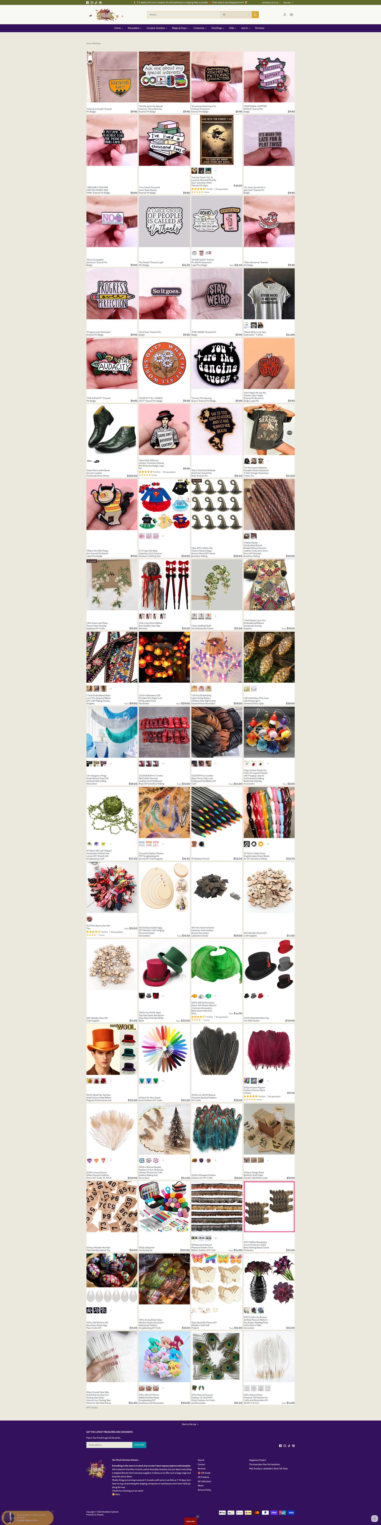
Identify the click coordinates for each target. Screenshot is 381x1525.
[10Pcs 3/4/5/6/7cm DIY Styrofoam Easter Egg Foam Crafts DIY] (111, 1278)
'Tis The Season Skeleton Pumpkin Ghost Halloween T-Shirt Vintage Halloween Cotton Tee (256, 471)
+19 (163, 536)
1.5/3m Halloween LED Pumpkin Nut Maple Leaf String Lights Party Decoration (150, 699)
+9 (268, 763)
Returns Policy (204, 1490)
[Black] (261, 325)
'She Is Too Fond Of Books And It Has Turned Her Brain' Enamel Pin (203, 473)
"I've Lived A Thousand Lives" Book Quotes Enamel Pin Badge (149, 190)
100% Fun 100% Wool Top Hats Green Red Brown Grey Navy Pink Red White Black (151, 1016)
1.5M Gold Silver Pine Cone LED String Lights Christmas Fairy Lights (256, 701)
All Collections (204, 1481)
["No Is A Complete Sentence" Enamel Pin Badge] (111, 221)
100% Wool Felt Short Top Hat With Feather (256, 1019)
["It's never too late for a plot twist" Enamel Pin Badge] (269, 140)
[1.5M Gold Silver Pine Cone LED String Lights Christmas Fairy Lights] (269, 657)
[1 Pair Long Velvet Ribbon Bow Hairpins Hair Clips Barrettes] (164, 584)
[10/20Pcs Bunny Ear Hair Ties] (111, 887)
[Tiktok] (96, 2)
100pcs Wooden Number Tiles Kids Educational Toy (98, 1249)
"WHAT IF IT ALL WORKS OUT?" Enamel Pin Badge (151, 399)
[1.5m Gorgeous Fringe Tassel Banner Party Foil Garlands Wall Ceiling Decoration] (111, 732)
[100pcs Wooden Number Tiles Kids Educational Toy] (111, 1206)
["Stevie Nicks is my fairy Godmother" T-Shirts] (269, 293)
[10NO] (261, 764)
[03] (149, 996)
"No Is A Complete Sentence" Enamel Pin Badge (96, 262)
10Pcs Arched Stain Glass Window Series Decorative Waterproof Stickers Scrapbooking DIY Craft (151, 1324)
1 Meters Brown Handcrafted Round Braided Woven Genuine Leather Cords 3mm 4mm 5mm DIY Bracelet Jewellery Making (256, 549)
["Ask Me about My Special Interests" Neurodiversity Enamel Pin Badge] (164, 77)
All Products (203, 1477)
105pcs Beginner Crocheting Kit (146, 1249)
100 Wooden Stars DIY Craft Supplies (97, 1019)
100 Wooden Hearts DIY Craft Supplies (255, 934)
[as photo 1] (149, 536)
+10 (267, 844)
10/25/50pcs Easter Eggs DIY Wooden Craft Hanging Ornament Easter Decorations (151, 931)
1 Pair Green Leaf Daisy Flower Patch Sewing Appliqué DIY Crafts (97, 626)
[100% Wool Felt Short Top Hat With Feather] (269, 964)
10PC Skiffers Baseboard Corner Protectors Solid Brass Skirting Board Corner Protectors (256, 1246)
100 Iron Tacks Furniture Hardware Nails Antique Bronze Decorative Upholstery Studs (202, 931)
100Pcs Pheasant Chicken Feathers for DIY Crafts (203, 1176)
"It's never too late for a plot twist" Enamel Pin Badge (254, 190)
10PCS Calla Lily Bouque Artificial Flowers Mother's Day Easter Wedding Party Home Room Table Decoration (256, 1322)
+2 (267, 996)
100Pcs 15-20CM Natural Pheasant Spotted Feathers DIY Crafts (204, 1098)
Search (201, 1460)
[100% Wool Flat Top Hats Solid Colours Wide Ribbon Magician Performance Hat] (111, 1049)
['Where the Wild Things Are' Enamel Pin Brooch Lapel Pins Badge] (111, 504)
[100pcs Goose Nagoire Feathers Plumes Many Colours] (269, 1049)
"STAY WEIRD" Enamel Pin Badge (203, 333)
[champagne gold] (96, 764)
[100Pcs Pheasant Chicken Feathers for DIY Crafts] (216, 1129)
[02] (156, 996)
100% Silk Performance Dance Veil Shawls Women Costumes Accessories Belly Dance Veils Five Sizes (203, 1008)
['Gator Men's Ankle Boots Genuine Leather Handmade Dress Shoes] (111, 429)
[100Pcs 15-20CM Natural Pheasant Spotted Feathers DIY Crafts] (216, 1049)
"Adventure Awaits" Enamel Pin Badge (99, 110)
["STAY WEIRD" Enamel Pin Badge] (216, 293)
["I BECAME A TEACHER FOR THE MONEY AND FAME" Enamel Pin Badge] (111, 140)
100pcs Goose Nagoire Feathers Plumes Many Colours (254, 1090)
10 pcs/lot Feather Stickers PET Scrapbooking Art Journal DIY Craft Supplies (151, 856)
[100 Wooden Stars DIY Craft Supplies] (111, 964)
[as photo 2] (156, 536)
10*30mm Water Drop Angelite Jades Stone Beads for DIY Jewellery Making (256, 856)
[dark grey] (261, 461)
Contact (201, 1464)
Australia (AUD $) (270, 2)
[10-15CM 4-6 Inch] (261, 1388)
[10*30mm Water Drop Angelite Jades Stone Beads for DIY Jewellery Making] (269, 812)
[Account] (285, 15)
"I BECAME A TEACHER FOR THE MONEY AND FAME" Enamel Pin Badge (98, 190)
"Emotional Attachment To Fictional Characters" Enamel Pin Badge (203, 109)
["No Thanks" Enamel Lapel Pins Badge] (164, 221)
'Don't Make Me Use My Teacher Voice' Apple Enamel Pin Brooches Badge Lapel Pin (255, 396)
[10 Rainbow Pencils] (216, 812)
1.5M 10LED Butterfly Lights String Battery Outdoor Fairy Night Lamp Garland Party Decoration (203, 699)
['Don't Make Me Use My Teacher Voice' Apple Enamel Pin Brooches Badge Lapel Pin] (269, 363)
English (287, 2)
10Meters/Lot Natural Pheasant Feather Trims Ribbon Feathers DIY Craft (203, 1248)
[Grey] (254, 325)
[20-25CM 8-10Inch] (247, 1388)
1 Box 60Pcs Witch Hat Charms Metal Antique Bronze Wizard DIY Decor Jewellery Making (203, 552)
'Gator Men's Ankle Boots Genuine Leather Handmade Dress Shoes (98, 473)
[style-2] (194, 996)
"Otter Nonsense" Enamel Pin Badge (256, 263)
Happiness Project (257, 1460)
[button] (190, 1521)
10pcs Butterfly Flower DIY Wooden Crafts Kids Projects (204, 1325)
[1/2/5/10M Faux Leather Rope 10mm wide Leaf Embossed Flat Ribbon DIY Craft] (216, 732)
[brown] (254, 536)
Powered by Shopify (95, 1514)
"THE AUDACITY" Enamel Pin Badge (98, 399)
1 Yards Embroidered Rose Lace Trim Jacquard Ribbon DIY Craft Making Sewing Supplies (98, 699)
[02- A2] (201, 764)
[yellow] (194, 1160)
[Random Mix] (89, 919)
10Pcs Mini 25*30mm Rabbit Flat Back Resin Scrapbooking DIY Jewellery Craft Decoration (151, 1399)
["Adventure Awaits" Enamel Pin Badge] (111, 77)
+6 (110, 1081)
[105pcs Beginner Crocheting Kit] (164, 1206)
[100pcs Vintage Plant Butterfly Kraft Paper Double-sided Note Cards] (269, 1129)
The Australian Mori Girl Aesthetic (264, 1464)
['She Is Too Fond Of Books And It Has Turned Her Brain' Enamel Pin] (216, 429)
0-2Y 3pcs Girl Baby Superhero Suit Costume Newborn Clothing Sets (150, 553)
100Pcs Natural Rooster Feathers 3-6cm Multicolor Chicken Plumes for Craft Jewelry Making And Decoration (151, 1172)
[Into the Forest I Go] (194, 171)
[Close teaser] (197, 1516)
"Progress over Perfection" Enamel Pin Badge (98, 333)
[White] (247, 325)
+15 (110, 763)
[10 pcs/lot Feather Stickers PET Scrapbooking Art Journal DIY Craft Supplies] (164, 812)
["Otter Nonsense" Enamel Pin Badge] (269, 221)
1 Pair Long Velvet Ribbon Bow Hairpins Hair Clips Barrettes (150, 626)
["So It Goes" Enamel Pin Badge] (164, 293)
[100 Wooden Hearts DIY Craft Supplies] (269, 887)
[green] (96, 461)
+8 (215, 171)
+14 (163, 996)
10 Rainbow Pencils (200, 858)
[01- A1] (194, 764)
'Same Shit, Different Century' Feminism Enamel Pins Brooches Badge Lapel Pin (151, 464)
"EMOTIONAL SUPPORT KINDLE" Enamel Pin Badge (255, 109)
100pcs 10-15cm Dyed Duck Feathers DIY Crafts (150, 1099)
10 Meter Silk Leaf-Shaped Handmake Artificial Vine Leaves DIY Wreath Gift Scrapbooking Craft (98, 854)
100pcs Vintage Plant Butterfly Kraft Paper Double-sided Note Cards (255, 1175)
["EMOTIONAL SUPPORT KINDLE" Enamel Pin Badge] (269, 77)
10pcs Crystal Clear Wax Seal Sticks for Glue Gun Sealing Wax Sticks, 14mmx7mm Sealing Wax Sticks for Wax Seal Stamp (98, 1397)
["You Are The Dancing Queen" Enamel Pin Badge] (216, 363)
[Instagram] (92, 2)
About (200, 1485)
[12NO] (247, 764)
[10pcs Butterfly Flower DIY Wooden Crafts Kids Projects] (216, 1278)
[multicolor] (103, 764)
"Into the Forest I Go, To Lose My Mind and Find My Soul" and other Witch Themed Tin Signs (203, 181)
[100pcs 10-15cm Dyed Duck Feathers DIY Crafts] (164, 1049)
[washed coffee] (254, 461)
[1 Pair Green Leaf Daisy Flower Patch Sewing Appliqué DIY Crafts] (111, 584)
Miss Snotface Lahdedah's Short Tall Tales (268, 1468)
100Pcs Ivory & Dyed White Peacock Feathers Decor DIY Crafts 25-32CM (98, 1175)
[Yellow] (89, 1081)
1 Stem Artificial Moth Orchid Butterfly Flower (202, 627)
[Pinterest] (100, 2)
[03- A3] (208, 764)
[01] (142, 996)
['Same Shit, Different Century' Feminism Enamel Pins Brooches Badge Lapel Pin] (164, 429)
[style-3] (208, 996)
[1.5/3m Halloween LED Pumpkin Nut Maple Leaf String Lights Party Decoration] (164, 657)
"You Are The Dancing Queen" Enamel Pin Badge (203, 399)
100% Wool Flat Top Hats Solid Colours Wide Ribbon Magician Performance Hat (98, 1098)
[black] (89, 461)
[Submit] (255, 14)
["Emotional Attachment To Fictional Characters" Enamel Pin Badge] (216, 77)
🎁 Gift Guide (204, 1473)
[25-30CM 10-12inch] (268, 1388)
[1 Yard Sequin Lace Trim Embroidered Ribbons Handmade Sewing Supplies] (269, 584)
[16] (89, 689)
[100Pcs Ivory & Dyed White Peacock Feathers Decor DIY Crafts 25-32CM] (111, 1129)
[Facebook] (87, 2)
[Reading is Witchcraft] (201, 171)
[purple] (201, 1160)
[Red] (261, 996)
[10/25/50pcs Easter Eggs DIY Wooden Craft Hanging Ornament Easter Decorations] (164, 887)
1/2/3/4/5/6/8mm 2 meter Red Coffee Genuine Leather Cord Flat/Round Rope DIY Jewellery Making (151, 779)
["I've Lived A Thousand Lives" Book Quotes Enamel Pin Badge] (164, 140)
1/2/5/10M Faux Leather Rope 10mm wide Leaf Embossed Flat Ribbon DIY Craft (203, 779)
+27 (267, 1081)
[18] (103, 689)
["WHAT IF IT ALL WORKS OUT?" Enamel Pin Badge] (164, 363)
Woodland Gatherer (110, 1512)
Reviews (202, 1468)
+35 (110, 689)
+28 (162, 1081)
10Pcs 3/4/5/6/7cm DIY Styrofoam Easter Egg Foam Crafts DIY (97, 1325)
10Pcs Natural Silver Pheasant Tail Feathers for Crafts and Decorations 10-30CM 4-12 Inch (256, 1399)
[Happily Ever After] (208, 171)
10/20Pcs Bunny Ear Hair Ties (98, 927)
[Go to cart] (291, 15)
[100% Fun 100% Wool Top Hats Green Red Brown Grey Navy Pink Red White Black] (164, 964)
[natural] (208, 1160)
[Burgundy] (96, 1081)
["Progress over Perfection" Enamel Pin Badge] (111, 293)
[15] (96, 689)
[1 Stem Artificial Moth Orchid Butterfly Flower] (216, 584)
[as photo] (142, 536)
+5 (215, 616)
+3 (267, 461)
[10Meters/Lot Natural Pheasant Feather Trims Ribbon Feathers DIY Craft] (216, 1206)
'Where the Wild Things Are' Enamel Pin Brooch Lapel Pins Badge (97, 553)
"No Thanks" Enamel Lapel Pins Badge (151, 263)
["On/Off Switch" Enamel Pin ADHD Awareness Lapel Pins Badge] (216, 221)
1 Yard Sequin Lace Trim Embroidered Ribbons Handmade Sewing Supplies (255, 624)
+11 (215, 996)
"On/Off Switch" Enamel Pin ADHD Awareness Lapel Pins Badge (202, 262)
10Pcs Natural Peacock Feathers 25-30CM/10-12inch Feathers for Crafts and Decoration (203, 1399)
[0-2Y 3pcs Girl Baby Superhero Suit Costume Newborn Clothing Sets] (164, 504)
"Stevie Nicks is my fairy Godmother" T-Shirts (255, 333)
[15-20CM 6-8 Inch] (254, 1388)
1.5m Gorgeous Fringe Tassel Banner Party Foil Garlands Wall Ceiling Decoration (97, 779)
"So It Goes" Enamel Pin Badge (150, 333)
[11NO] (254, 764)
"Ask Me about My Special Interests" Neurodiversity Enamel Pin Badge (151, 109)
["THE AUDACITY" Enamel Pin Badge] (111, 363)
